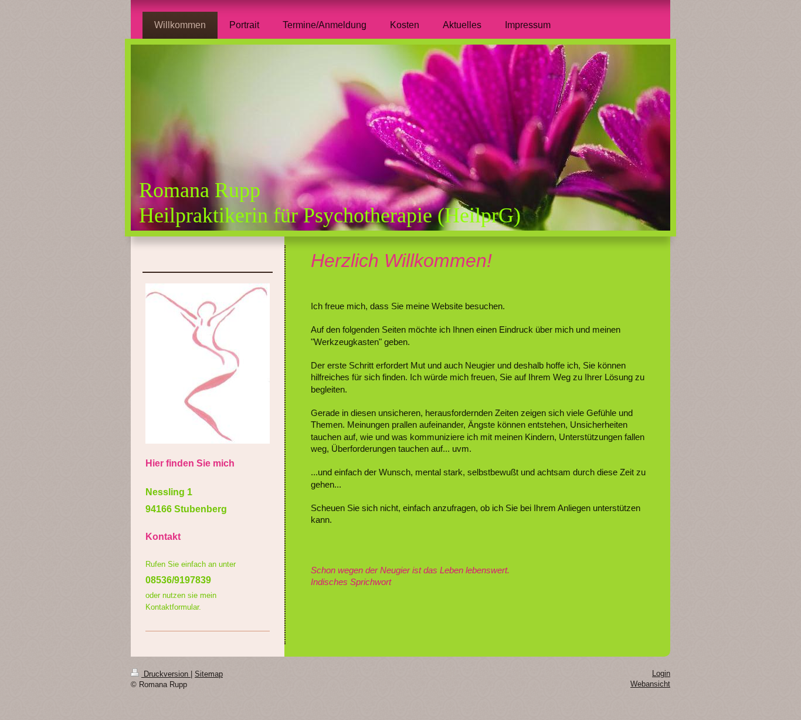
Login (661, 673)
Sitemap (209, 674)
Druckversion (166, 674)
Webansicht (650, 684)
